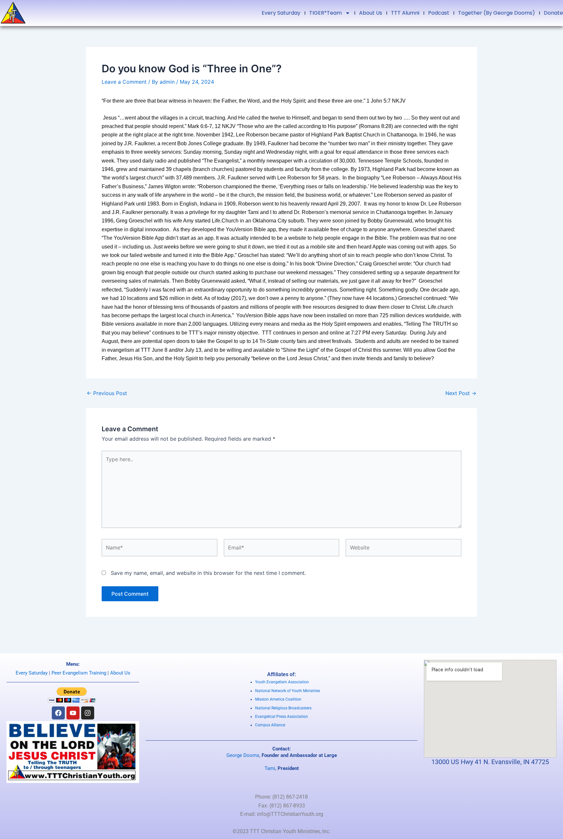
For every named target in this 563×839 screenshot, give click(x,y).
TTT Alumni (405, 13)
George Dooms (242, 755)
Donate (553, 13)
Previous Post (107, 393)
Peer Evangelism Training (78, 673)
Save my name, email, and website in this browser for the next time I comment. (208, 573)
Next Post (460, 393)
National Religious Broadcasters (283, 708)
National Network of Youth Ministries (287, 691)
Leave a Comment (124, 81)
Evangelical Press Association (281, 716)
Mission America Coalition (278, 699)
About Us (370, 13)
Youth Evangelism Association (282, 682)
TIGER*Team (325, 13)
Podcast (438, 13)
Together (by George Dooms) (496, 13)
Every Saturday (281, 13)
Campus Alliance (270, 725)
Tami (270, 768)
